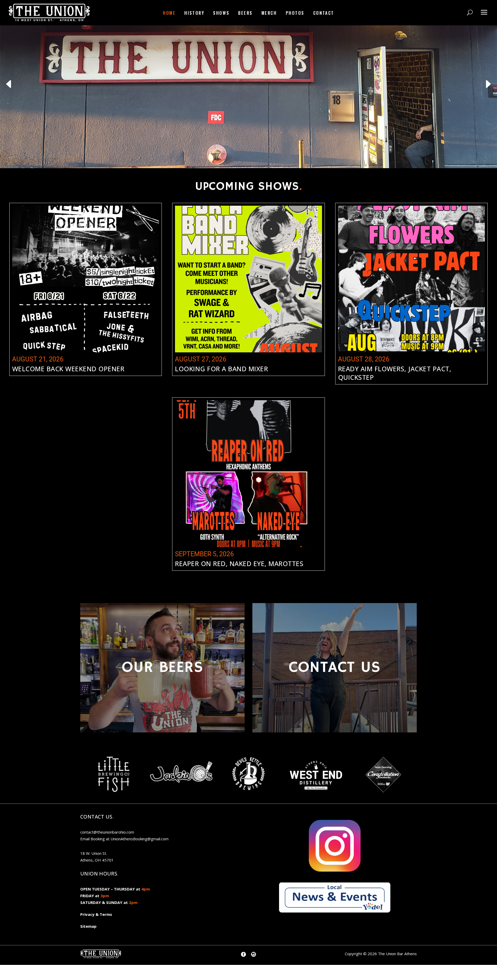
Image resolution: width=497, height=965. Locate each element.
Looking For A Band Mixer (221, 368)
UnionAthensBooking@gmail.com (140, 838)
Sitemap (88, 926)
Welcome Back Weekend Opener (68, 368)
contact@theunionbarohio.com (107, 832)
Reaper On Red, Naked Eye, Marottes (239, 563)
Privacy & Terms (96, 914)
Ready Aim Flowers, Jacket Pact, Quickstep (394, 373)
